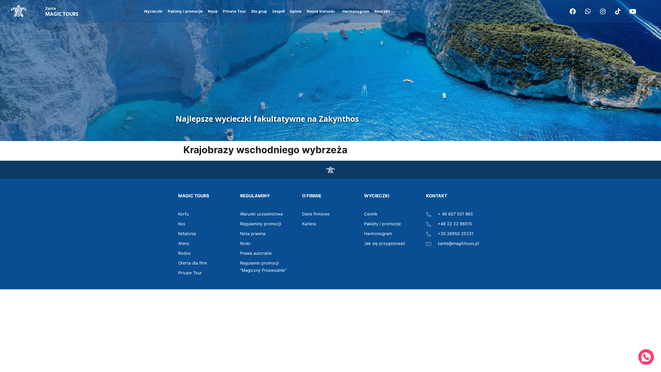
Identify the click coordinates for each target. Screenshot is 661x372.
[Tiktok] (617, 11)
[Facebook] (572, 11)
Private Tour (234, 11)
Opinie (296, 11)
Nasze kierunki (321, 11)
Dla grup (259, 11)
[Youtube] (632, 11)
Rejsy (213, 11)
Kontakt (382, 11)
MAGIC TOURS (61, 12)
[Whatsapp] (587, 11)
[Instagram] (602, 11)
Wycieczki (153, 11)
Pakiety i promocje (185, 11)
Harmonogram (355, 11)
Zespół (278, 11)
